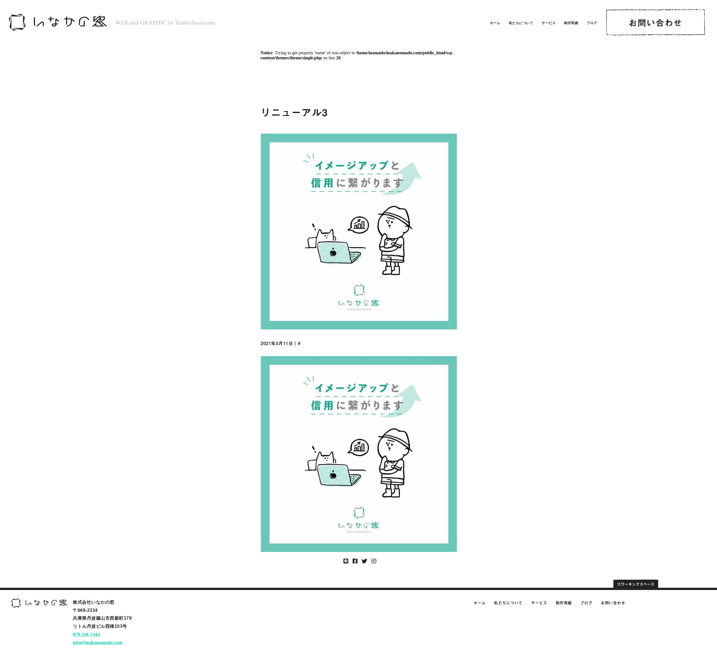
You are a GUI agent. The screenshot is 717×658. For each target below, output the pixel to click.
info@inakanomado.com (97, 642)
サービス (549, 23)
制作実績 (571, 23)
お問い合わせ (613, 603)
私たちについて (521, 23)
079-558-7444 (86, 634)
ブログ (591, 23)
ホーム (495, 23)
